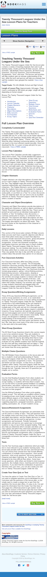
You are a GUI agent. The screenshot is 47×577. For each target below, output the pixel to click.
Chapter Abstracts (13, 105)
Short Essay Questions (33, 101)
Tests (31, 116)
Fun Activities (12, 115)
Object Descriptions (14, 111)
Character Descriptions (11, 108)
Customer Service (21, 554)
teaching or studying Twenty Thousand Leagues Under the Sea (23, 525)
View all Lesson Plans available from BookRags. (16, 529)
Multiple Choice (34, 104)
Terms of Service (33, 554)
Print (43, 46)
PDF (30, 46)
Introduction (11, 101)
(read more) (6, 498)
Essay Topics (12, 117)
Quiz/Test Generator (36, 117)
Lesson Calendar (13, 103)
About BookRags (7, 554)
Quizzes (32, 114)
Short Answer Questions (33, 107)
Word (37, 46)
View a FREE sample (8, 52)
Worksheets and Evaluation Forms (35, 111)
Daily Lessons (12, 113)
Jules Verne (6, 25)
